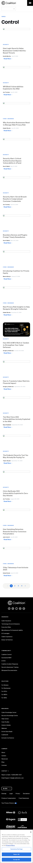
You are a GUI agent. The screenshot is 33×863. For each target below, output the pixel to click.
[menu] (30, 3)
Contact (4, 771)
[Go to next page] (25, 585)
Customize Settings (16, 849)
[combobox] (8, 8)
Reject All (16, 854)
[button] (16, 56)
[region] (16, 846)
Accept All (16, 859)
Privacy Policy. (10, 845)
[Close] (31, 832)
